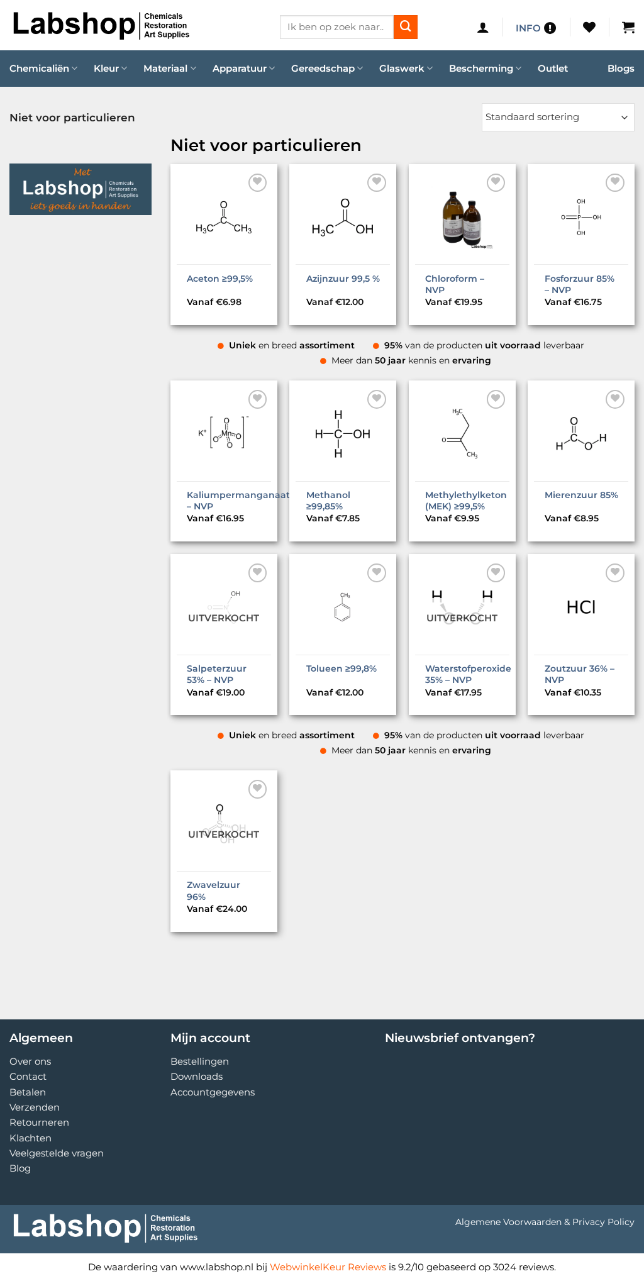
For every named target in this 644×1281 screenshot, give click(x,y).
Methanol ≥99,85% (328, 500)
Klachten (30, 1138)
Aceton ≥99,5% (220, 278)
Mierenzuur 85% (581, 495)
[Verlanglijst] (589, 27)
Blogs (621, 68)
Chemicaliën (39, 68)
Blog (20, 1168)
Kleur (106, 68)
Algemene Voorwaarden (508, 1222)
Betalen (27, 1092)
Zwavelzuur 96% (213, 890)
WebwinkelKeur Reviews (328, 1267)
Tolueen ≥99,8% (341, 668)
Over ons (30, 1061)
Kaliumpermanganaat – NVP (238, 500)
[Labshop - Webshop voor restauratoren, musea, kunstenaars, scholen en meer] (135, 25)
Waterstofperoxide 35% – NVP (468, 674)
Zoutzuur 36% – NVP (579, 674)
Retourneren (39, 1122)
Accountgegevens (212, 1092)
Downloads (196, 1076)
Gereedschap (323, 68)
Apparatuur (240, 68)
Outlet (553, 68)
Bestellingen (199, 1061)
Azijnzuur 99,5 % (343, 278)
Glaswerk (402, 68)
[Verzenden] (406, 27)
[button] (483, 27)
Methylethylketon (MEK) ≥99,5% (466, 500)
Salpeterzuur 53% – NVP (217, 674)
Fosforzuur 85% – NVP (579, 284)
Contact (28, 1076)
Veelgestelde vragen (56, 1153)
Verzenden (34, 1107)
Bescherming (481, 68)
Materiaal (165, 68)
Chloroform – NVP (454, 284)
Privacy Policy (603, 1222)
